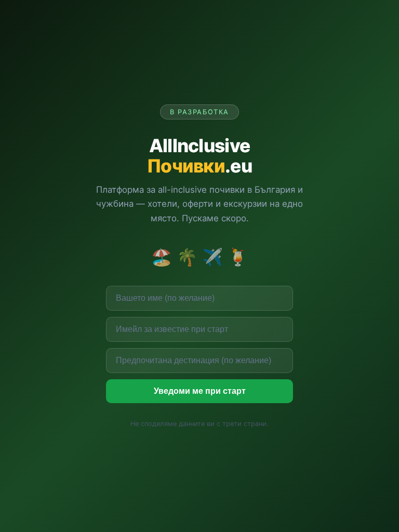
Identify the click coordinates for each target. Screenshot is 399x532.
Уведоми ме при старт (200, 391)
